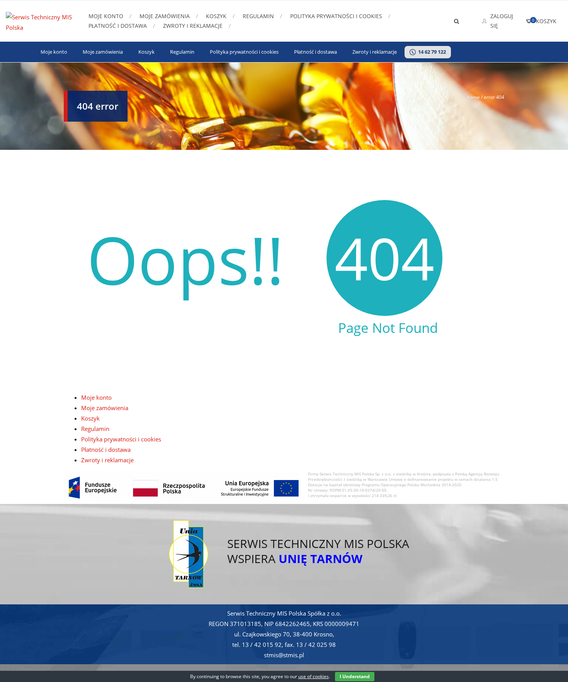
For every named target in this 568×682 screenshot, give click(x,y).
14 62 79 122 (431, 52)
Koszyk (216, 16)
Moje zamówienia (164, 16)
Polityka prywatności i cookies (336, 16)
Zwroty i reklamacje (193, 25)
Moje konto (105, 16)
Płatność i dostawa (117, 25)
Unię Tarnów (320, 559)
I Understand (355, 676)
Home (473, 97)
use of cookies (313, 676)
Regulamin (258, 16)
